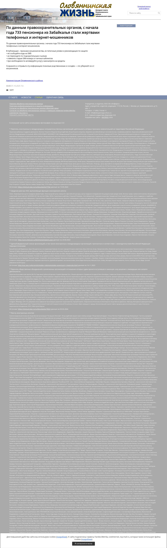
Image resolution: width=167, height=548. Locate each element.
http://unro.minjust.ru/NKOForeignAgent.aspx (35, 240)
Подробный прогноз (144, 6)
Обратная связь (55, 97)
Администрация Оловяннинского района (24, 80)
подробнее (62, 537)
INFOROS (105, 117)
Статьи (38, 97)
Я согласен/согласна (83, 544)
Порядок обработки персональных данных (26, 104)
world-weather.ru (144, 8)
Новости (26, 97)
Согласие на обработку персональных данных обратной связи (34, 108)
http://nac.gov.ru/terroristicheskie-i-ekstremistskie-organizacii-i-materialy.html (48, 265)
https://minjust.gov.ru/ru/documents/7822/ (34, 309)
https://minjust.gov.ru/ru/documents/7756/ (34, 187)
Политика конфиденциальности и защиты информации (31, 106)
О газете (13, 97)
